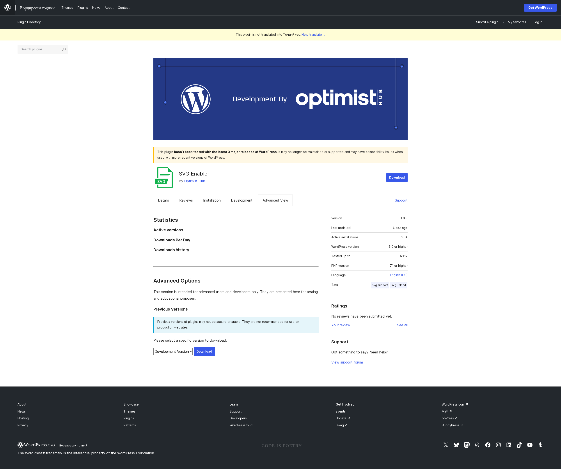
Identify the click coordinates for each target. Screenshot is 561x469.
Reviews (186, 200)
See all (402, 325)
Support (401, 200)
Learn (234, 404)
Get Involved (345, 404)
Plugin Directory (29, 22)
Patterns (130, 425)
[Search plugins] (64, 49)
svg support (380, 285)
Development (241, 200)
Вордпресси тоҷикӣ (73, 445)
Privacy (23, 425)
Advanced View (275, 200)
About (22, 404)
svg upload (398, 285)
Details (163, 200)
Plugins (129, 418)
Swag (342, 425)
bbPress (450, 418)
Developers (238, 418)
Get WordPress (540, 7)
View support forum (347, 362)
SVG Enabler (194, 173)
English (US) (399, 275)
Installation (212, 200)
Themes (129, 411)
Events (341, 411)
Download (397, 177)
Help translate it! (313, 34)
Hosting (23, 418)
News (22, 411)
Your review (340, 325)
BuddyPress (452, 425)
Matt (447, 411)
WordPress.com (455, 404)
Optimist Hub (194, 181)
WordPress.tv (241, 425)
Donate (343, 418)
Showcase (131, 404)
